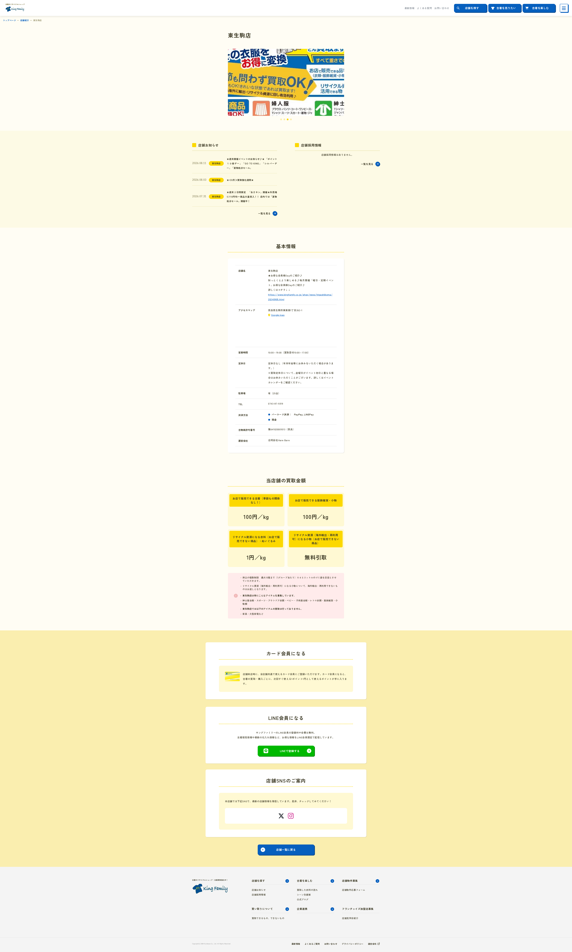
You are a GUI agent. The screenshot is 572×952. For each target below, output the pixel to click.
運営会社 (372, 943)
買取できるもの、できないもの (268, 918)
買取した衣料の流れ (307, 889)
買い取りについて (262, 909)
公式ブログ (302, 899)
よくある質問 (424, 8)
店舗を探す (472, 8)
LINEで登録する (290, 751)
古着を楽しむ (540, 8)
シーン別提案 (304, 894)
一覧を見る (264, 213)
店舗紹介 (24, 20)
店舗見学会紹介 (350, 918)
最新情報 (410, 8)
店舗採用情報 (259, 894)
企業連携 (302, 909)
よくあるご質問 (312, 943)
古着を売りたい (506, 8)
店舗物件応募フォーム (353, 889)
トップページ (9, 20)
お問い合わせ (441, 8)
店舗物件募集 (350, 880)
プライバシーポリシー (352, 943)
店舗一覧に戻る (286, 849)
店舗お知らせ (259, 889)
